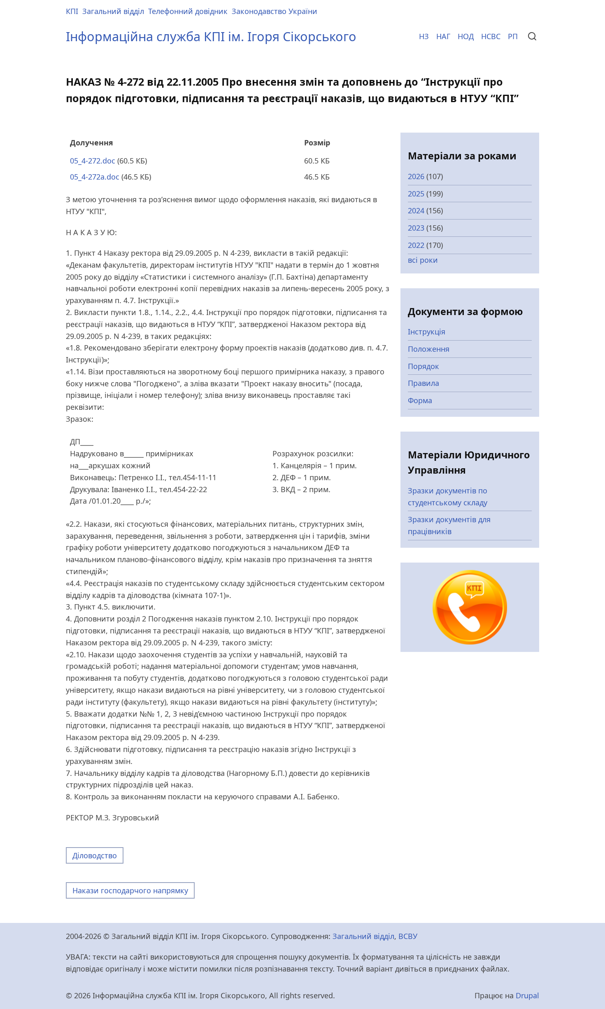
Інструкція (426, 331)
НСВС (490, 36)
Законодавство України (274, 11)
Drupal (527, 995)
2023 (416, 228)
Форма (420, 400)
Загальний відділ (113, 11)
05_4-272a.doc (94, 177)
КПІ (72, 11)
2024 (416, 210)
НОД (466, 36)
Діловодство (94, 855)
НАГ (443, 36)
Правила (423, 383)
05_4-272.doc (92, 161)
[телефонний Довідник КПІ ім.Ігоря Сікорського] (470, 606)
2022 (416, 245)
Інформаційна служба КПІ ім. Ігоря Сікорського (211, 36)
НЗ (424, 36)
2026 (416, 176)
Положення (428, 349)
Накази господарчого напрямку (130, 890)
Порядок (423, 366)
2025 (416, 194)
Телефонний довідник (188, 11)
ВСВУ (407, 936)
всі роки (423, 260)
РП (513, 36)
